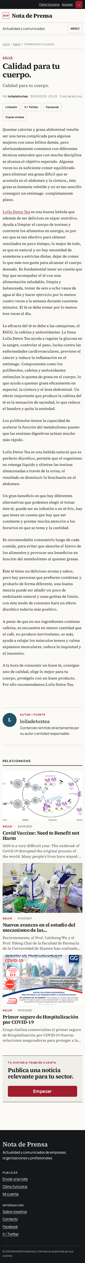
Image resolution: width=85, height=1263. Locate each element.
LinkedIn (11, 107)
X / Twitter (31, 107)
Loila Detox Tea (16, 211)
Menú (75, 29)
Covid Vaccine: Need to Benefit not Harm (41, 836)
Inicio (6, 44)
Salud (16, 44)
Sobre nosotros (15, 1211)
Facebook (52, 107)
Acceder (67, 4)
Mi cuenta (11, 1194)
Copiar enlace (14, 117)
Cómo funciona (49, 4)
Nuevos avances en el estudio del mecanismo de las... (39, 928)
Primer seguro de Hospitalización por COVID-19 (40, 1019)
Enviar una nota (15, 1178)
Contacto (10, 1219)
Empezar (42, 1091)
